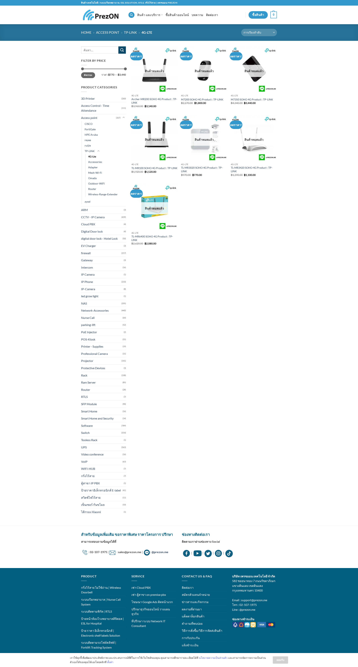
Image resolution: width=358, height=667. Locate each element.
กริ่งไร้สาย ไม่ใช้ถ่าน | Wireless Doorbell (101, 590)
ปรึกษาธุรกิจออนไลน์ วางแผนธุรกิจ (150, 611)
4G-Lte (92, 156)
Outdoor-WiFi (96, 183)
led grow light (89, 296)
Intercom (87, 267)
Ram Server (88, 382)
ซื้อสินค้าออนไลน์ (177, 15)
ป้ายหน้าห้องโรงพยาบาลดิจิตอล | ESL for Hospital (102, 621)
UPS (84, 447)
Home (86, 32)
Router (92, 188)
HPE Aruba (91, 134)
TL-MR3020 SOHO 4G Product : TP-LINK (202, 169)
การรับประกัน (191, 638)
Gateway (87, 260)
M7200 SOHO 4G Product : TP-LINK (202, 99)
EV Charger (88, 245)
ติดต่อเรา (212, 15)
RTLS (84, 396)
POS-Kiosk (88, 339)
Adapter (93, 167)
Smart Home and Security (97, 418)
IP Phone (87, 281)
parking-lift (88, 325)
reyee (88, 140)
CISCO (88, 123)
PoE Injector (89, 332)
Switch (85, 432)
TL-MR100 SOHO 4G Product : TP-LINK (154, 168)
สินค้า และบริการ (148, 15)
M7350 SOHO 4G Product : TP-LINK (252, 99)
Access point (107, 32)
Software (87, 425)
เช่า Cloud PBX (141, 587)
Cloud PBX (88, 224)
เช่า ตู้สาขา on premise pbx (148, 594)
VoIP (84, 461)
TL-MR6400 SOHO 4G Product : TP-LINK (152, 238)
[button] (273, 15)
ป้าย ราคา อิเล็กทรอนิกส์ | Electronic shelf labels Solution (100, 633)
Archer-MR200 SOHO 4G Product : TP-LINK (154, 100)
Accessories (95, 161)
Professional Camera (94, 353)
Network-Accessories (95, 310)
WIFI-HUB (88, 468)
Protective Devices (93, 368)
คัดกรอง (88, 75)
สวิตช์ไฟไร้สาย (91, 497)
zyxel (87, 201)
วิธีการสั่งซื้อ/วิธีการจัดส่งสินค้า (202, 630)
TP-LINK (130, 32)
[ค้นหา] (131, 15)
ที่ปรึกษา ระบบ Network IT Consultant (148, 623)
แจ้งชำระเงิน (190, 645)
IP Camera (88, 274)
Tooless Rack (89, 440)
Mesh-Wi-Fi (95, 172)
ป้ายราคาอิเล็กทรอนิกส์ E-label (101, 490)
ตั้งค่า (110, 662)
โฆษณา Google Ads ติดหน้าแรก (152, 602)
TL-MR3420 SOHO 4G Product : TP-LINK (251, 169)
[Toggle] (123, 117)
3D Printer (88, 98)
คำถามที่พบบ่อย (192, 623)
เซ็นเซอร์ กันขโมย (93, 504)
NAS (84, 303)
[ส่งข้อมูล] (122, 50)
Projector (87, 360)
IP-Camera (88, 289)
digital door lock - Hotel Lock (99, 238)
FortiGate (90, 129)
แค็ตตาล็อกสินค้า (193, 616)
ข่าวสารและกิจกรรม (195, 602)
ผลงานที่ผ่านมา (192, 609)
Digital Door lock (92, 231)
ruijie (88, 145)
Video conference (92, 454)
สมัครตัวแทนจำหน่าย (196, 594)
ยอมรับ (280, 659)
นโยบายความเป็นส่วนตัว (213, 657)
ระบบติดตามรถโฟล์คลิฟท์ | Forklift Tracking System (98, 645)
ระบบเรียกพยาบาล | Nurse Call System (101, 602)
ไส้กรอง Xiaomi (91, 512)
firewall (86, 253)
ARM (84, 210)
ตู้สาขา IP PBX (90, 483)
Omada (92, 178)
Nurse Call (88, 317)
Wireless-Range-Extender (103, 194)
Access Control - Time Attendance (95, 108)
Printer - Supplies (92, 346)
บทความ (197, 15)
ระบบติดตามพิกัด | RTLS (96, 611)
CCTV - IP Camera (93, 217)
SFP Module (89, 404)
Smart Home (89, 411)
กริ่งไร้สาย (88, 476)
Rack (84, 375)
